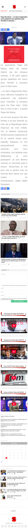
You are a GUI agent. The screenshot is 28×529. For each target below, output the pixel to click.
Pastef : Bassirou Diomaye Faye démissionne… (14, 496)
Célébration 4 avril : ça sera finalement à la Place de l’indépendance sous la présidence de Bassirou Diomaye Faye (13, 434)
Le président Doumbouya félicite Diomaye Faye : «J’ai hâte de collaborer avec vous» (16, 490)
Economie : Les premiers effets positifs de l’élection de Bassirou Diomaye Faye (16, 477)
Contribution (23, 240)
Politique (24, 264)
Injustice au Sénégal (7, 14)
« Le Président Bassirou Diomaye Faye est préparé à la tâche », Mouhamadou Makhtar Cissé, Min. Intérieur (16, 472)
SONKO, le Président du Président (7, 416)
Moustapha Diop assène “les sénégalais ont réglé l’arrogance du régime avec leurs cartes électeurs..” (14, 420)
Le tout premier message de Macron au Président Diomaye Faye (16, 484)
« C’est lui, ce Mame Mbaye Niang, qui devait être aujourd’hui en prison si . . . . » (13, 237)
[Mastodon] (4, 30)
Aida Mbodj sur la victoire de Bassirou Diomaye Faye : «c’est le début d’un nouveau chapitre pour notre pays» (13, 430)
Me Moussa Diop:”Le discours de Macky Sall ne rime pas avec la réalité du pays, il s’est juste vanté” (13, 260)
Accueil (13, 511)
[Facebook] (2, 30)
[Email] (6, 30)
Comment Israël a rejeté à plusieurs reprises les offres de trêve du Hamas (13, 214)
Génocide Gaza (23, 217)
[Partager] (8, 30)
